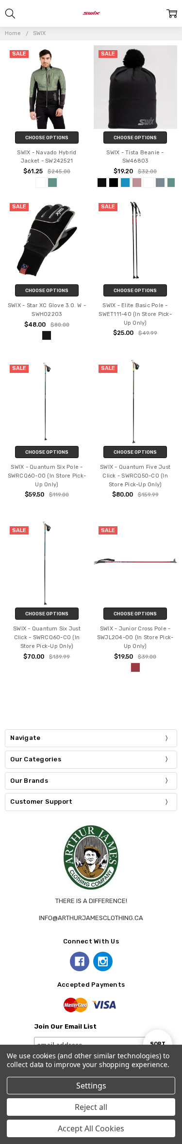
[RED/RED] (135, 667)
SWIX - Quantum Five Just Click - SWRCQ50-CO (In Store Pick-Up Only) (135, 476)
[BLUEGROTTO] (125, 182)
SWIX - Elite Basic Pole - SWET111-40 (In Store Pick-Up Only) (135, 314)
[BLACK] (102, 182)
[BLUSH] (137, 182)
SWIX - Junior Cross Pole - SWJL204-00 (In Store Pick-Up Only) (135, 637)
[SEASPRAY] (52, 182)
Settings (91, 1085)
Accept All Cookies (91, 1128)
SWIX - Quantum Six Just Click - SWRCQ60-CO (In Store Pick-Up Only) (47, 637)
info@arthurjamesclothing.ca (91, 918)
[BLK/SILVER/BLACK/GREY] (46, 335)
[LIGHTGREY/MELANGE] (40, 182)
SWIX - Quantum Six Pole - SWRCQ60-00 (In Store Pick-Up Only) (47, 476)
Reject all (91, 1107)
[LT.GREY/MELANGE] (160, 182)
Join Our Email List (65, 1026)
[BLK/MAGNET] (113, 182)
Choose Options (46, 137)
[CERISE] (148, 182)
